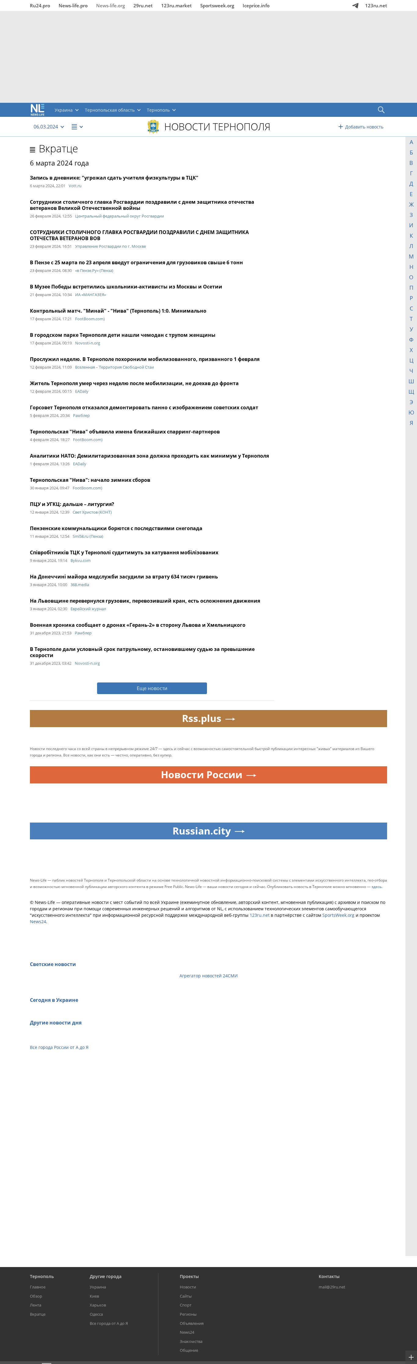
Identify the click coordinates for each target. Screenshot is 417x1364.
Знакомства (191, 1341)
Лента (35, 1305)
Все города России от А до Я (59, 1047)
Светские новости (53, 964)
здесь (377, 886)
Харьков (98, 1305)
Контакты (329, 1276)
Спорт (185, 1305)
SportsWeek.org (338, 915)
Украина (98, 1287)
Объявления (192, 1323)
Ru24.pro (40, 5)
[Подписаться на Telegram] (355, 5)
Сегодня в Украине (54, 1000)
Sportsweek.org (217, 5)
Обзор (36, 1296)
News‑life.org (110, 5)
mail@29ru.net (332, 1287)
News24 (38, 921)
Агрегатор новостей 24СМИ (208, 976)
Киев (94, 1296)
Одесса (96, 1314)
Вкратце (58, 148)
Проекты (189, 1276)
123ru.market (176, 5)
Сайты (186, 1296)
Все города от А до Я (109, 1323)
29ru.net (143, 5)
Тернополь (42, 1276)
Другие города (105, 1276)
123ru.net (376, 5)
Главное (37, 1287)
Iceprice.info (256, 5)
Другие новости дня (56, 1022)
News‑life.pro (73, 5)
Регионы (188, 1314)
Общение (189, 1350)
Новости (188, 1287)
